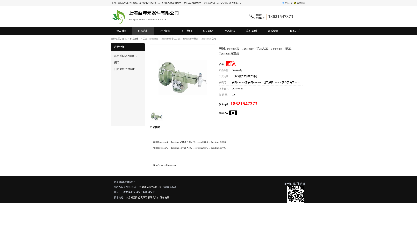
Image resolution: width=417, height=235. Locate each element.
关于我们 (186, 31)
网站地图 (164, 197)
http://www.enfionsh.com (164, 165)
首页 (124, 39)
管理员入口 (153, 197)
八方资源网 (131, 197)
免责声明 (142, 197)
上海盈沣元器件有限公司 (149, 187)
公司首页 (121, 31)
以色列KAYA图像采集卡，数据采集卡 (126, 56)
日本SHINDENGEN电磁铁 (126, 69)
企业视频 (165, 31)
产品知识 (230, 31)
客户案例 (251, 31)
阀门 (116, 62)
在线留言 (273, 31)
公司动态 (208, 31)
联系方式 (295, 31)
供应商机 (143, 31)
